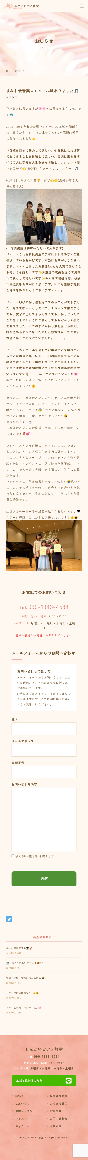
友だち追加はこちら (29, 1080)
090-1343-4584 (48, 606)
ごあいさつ (22, 1103)
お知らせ (56, 1126)
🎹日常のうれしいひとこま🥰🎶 (24, 963)
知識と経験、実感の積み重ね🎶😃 (25, 977)
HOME (19, 1096)
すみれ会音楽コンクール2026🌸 (24, 1007)
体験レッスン (24, 1111)
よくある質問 (58, 1103)
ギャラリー (22, 1126)
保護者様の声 (58, 1096)
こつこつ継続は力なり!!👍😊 (22, 992)
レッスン (21, 1118)
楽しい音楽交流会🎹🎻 (19, 948)
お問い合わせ (58, 1118)
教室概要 (56, 1111)
